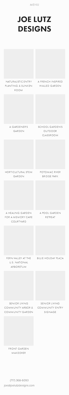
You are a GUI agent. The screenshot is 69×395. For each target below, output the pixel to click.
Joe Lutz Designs (34, 24)
